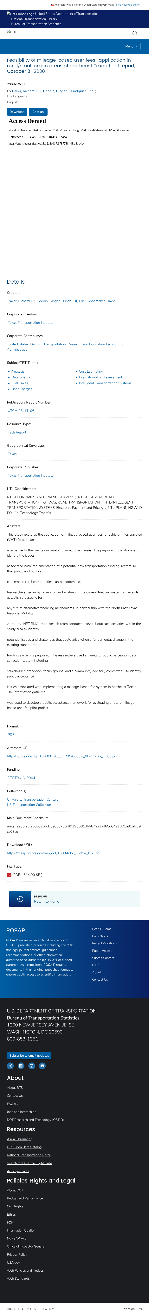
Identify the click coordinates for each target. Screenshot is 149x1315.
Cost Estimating (91, 371)
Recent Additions (104, 943)
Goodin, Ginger (55, 91)
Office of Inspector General (26, 1246)
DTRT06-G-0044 (21, 777)
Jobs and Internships (21, 1112)
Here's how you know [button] (127, 4)
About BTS (15, 1087)
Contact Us (100, 979)
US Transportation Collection (29, 804)
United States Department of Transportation (66, 13)
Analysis (18, 371)
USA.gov (13, 1262)
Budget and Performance (25, 1198)
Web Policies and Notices (25, 1270)
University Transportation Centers (32, 799)
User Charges (21, 389)
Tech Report (17, 432)
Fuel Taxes (19, 383)
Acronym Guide (18, 1171)
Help (95, 965)
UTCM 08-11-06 (21, 410)
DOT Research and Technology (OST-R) (35, 1120)
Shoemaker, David (101, 301)
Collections (100, 936)
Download (17, 112)
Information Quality (21, 1230)
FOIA (10, 1222)
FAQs (11, 1104)
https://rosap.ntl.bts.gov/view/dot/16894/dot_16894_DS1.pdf (54, 853)
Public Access (102, 950)
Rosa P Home (102, 929)
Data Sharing (21, 377)
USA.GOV (48, 1309)
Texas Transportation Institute (30, 322)
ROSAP (15, 930)
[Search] (136, 33)
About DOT (15, 1190)
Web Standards (18, 1278)
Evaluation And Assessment (100, 377)
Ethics (11, 1214)
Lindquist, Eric (82, 91)
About (96, 972)
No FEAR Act (16, 1238)
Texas (12, 454)
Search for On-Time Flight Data (29, 1163)
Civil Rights (15, 1206)
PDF (11, 734)
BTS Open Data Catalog (24, 1147)
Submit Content (103, 958)
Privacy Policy (17, 1254)
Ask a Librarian (18, 1139)
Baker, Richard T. (25, 91)
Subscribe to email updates (29, 1055)
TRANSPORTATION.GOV (21, 1309)
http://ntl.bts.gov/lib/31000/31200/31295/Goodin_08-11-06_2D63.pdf (62, 756)
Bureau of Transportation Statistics (36, 24)
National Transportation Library (29, 1155)
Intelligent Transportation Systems (105, 383)
